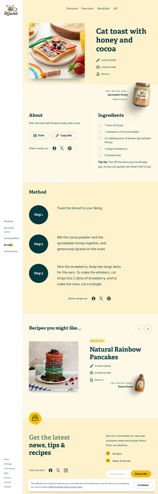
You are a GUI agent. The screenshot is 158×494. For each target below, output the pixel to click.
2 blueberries (112, 155)
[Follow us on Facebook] (50, 470)
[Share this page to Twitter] (62, 148)
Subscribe (141, 474)
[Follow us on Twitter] (58, 470)
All (115, 8)
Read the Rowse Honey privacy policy (65, 487)
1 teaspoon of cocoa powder (121, 131)
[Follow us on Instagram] (66, 470)
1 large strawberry (115, 148)
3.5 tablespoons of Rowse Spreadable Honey (127, 140)
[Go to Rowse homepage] (11, 10)
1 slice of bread (113, 125)
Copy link (66, 135)
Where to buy (119, 99)
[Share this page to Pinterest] (69, 148)
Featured (72, 8)
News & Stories (121, 461)
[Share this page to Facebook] (54, 148)
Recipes (117, 453)
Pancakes (87, 8)
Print (41, 135)
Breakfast (103, 8)
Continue (143, 485)
